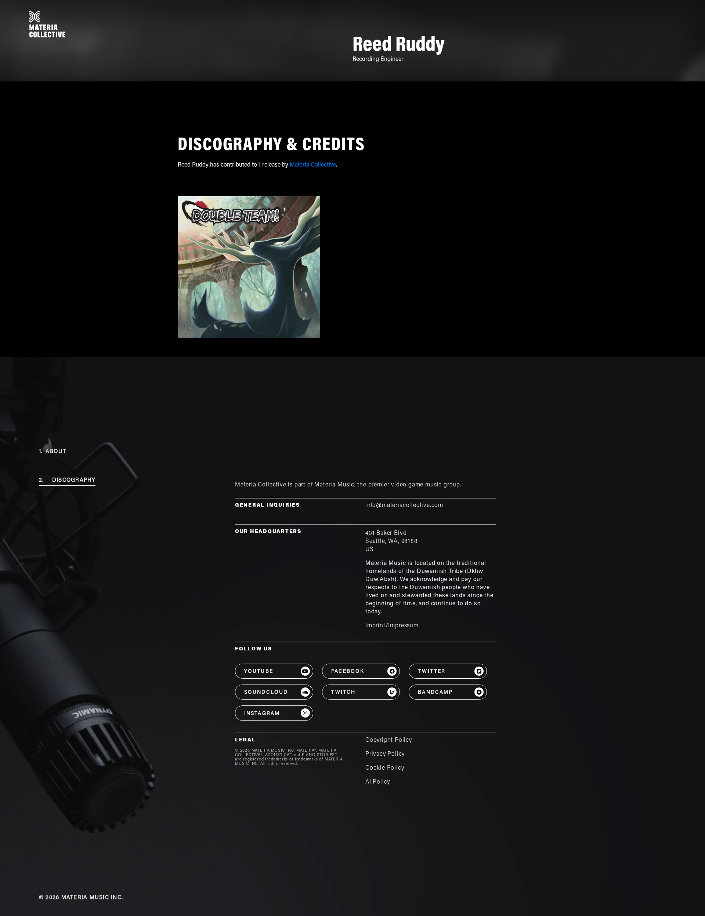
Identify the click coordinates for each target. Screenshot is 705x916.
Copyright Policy (388, 740)
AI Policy (377, 782)
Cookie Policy (384, 768)
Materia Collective (313, 165)
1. (52, 452)
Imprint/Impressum (392, 626)
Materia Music (334, 485)
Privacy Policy (385, 754)
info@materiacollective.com (404, 505)
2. (67, 480)
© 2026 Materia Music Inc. (81, 898)
